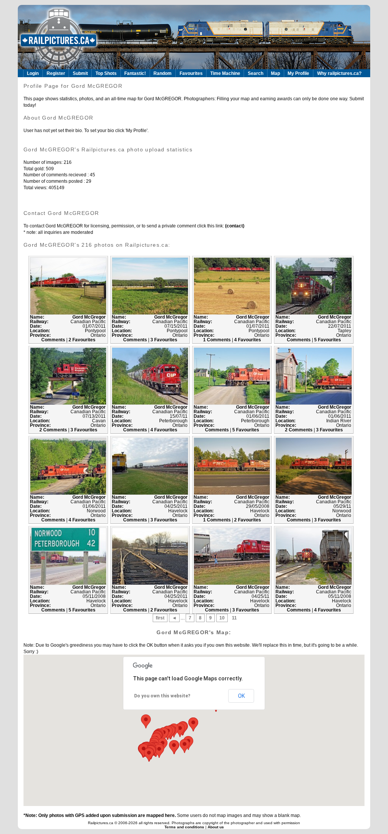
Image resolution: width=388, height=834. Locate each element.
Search (255, 73)
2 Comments (53, 430)
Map (275, 73)
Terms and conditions (184, 827)
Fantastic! (135, 73)
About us (216, 827)
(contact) (234, 226)
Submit (80, 73)
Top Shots (106, 73)
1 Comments (217, 339)
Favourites (191, 73)
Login (33, 73)
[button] (184, 746)
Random (162, 73)
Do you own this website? (162, 696)
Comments (53, 339)
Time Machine (225, 73)
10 (222, 618)
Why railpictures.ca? (339, 73)
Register (56, 73)
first (160, 618)
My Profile (298, 73)
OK (241, 696)
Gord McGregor (89, 317)
